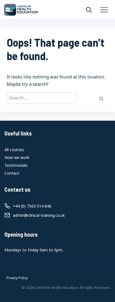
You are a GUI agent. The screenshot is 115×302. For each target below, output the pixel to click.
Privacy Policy (17, 277)
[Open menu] (104, 10)
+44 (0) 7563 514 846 (32, 206)
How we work (16, 157)
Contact (11, 173)
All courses (14, 149)
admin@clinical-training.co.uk (39, 215)
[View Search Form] (89, 10)
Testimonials (16, 165)
